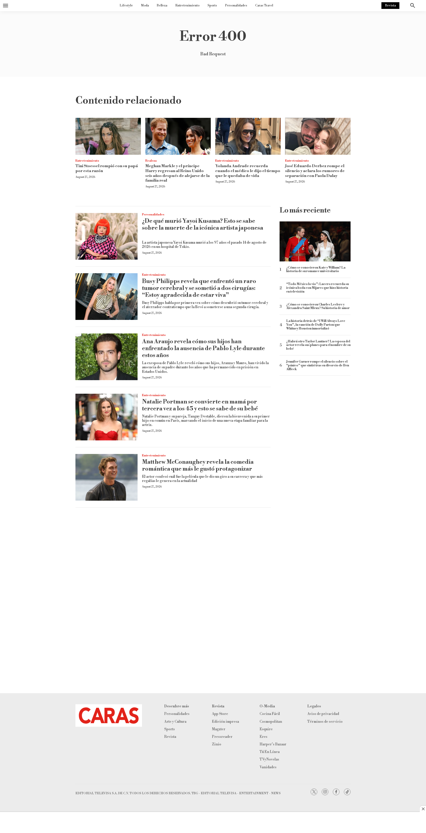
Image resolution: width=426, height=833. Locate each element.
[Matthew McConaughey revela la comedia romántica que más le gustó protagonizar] (106, 477)
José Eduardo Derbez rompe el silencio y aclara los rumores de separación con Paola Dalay (315, 170)
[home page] (108, 715)
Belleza (162, 6)
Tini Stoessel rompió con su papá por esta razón (106, 168)
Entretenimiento (187, 6)
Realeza (151, 161)
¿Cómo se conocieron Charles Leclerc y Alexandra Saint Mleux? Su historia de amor (318, 306)
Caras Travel (264, 6)
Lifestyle (126, 6)
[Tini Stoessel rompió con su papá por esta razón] (108, 136)
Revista (390, 6)
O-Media (267, 706)
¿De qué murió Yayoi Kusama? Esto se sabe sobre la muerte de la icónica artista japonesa (202, 224)
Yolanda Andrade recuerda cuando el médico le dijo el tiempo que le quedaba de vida (247, 170)
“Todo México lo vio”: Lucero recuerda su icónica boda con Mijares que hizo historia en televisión (317, 287)
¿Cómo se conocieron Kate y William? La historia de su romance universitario (315, 269)
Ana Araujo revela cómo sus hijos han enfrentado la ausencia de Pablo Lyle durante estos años (203, 348)
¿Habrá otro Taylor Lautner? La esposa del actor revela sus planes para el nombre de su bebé (318, 345)
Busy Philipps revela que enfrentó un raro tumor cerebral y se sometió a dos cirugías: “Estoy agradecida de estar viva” (199, 288)
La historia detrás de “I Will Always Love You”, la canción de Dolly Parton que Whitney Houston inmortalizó (315, 324)
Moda (145, 6)
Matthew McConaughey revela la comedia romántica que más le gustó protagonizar (198, 465)
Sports (212, 6)
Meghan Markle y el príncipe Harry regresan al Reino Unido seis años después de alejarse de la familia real (177, 173)
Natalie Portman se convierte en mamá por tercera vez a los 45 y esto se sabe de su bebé (200, 405)
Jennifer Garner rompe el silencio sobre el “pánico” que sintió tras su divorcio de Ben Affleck (317, 365)
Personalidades (236, 6)
